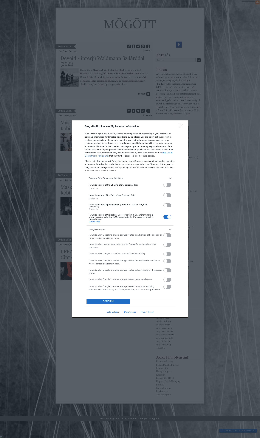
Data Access (130, 312)
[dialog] (130, 219)
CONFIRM (108, 301)
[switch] (167, 185)
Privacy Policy (147, 312)
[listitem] (130, 178)
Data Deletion (113, 312)
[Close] (182, 126)
